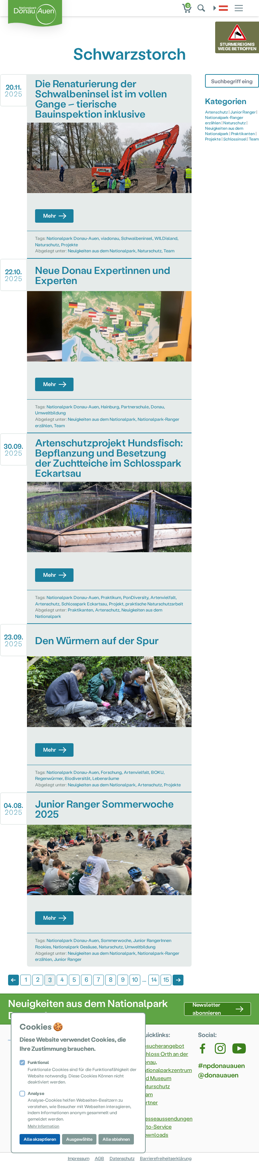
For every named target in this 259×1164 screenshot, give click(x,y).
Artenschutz (47, 603)
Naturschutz (47, 244)
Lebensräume (105, 778)
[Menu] (239, 7)
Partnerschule (135, 406)
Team (169, 250)
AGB (99, 1158)
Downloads (154, 1134)
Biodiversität (77, 778)
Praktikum (111, 597)
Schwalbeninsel (136, 238)
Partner (149, 1102)
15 (166, 979)
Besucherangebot (162, 1045)
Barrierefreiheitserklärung (166, 1158)
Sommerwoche (116, 940)
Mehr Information (43, 1126)
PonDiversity (135, 597)
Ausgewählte (79, 1138)
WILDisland (165, 238)
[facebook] (203, 1048)
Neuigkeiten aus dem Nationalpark (102, 250)
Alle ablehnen (116, 1138)
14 (154, 979)
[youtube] (239, 1048)
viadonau (110, 238)
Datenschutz (122, 1158)
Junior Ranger (68, 959)
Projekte (69, 244)
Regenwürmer (49, 778)
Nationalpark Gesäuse (75, 946)
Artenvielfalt (163, 597)
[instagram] (220, 1048)
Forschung (111, 772)
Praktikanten (80, 609)
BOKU (157, 772)
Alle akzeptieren (40, 1138)
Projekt (116, 603)
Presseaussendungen (166, 1118)
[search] (202, 8)
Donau (157, 406)
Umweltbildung (50, 412)
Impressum (78, 1158)
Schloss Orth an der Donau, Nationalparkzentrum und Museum (166, 1065)
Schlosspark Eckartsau (84, 603)
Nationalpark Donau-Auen (73, 238)
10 (135, 979)
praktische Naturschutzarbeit (154, 603)
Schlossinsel (235, 138)
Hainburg (110, 406)
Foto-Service (156, 1126)
